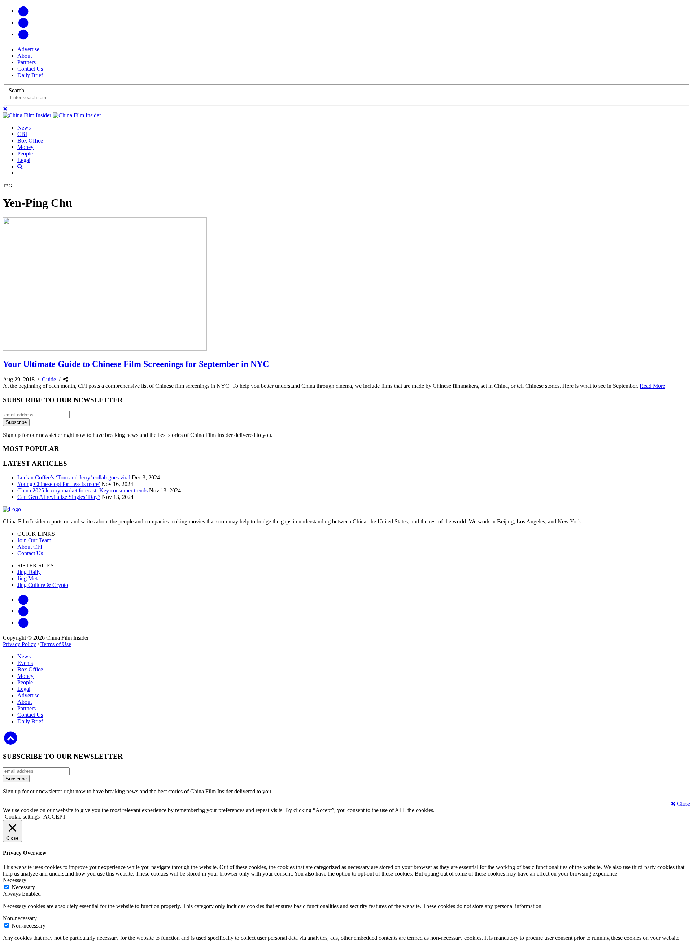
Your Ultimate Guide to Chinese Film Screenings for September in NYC (136, 364)
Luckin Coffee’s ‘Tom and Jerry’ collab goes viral (73, 477)
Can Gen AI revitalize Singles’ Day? (58, 497)
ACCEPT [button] (54, 817)
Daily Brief (30, 75)
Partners (26, 62)
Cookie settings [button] (22, 817)
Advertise (28, 49)
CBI (22, 134)
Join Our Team (34, 540)
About (24, 56)
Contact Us (30, 69)
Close (683, 804)
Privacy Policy (19, 644)
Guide (49, 379)
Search (16, 90)
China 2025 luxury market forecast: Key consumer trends (82, 490)
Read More (652, 386)
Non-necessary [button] (20, 918)
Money (25, 147)
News (24, 127)
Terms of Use (55, 644)
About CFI (29, 547)
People (25, 153)
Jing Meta (28, 578)
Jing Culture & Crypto (42, 585)
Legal (23, 160)
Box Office (30, 140)
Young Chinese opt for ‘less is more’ (58, 484)
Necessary (23, 887)
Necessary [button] (14, 880)
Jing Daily (29, 572)
